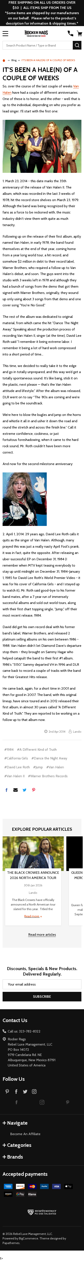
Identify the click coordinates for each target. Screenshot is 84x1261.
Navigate (17, 1123)
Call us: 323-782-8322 (24, 1031)
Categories (19, 1145)
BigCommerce (28, 1238)
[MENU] (5, 33)
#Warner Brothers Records (48, 776)
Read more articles (42, 934)
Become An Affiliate (25, 1134)
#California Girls (16, 758)
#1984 (9, 749)
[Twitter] (24, 790)
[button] (16, 1102)
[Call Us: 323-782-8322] (70, 33)
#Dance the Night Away (49, 758)
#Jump (38, 767)
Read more (32, 916)
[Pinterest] (33, 790)
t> (42, 630)
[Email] (15, 790)
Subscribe (42, 996)
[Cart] (79, 33)
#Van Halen (55, 767)
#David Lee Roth (17, 767)
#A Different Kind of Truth (37, 749)
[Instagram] (34, 1091)
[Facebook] (6, 790)
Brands (15, 1157)
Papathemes (11, 1243)
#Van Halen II (14, 776)
